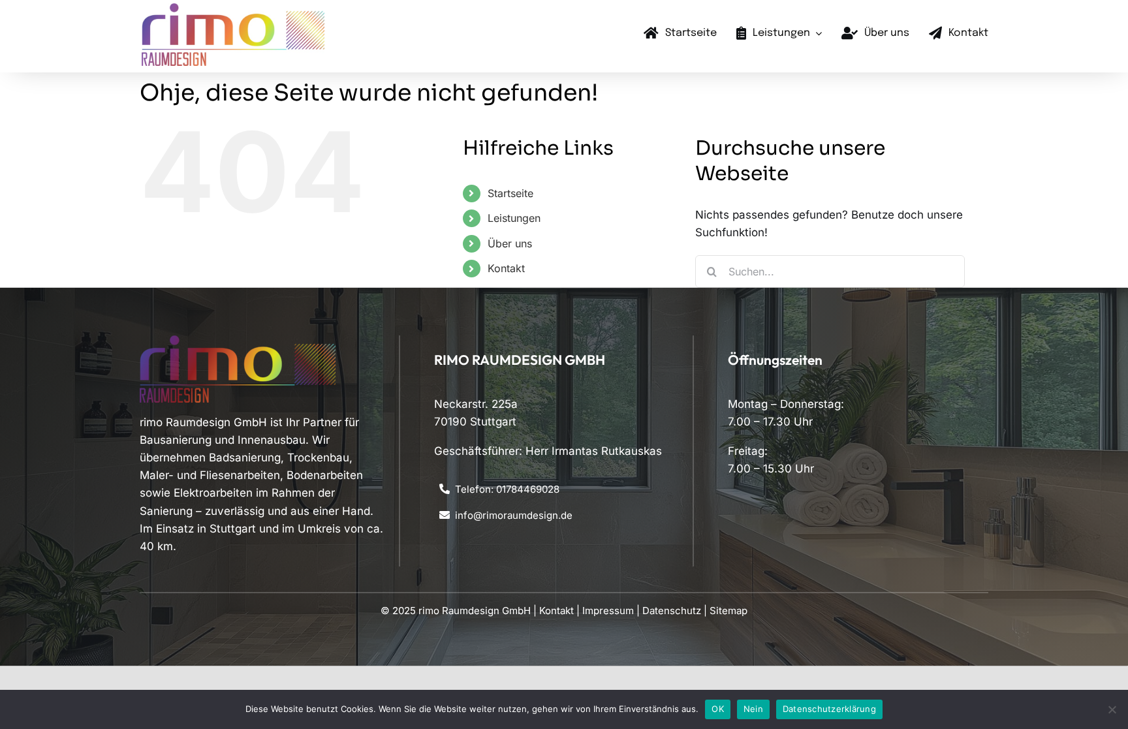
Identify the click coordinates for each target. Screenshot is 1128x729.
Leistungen (514, 218)
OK (718, 709)
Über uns (510, 243)
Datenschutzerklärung (829, 709)
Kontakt (506, 268)
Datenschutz (671, 610)
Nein (753, 709)
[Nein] (1111, 709)
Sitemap (728, 610)
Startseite (510, 193)
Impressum (608, 610)
